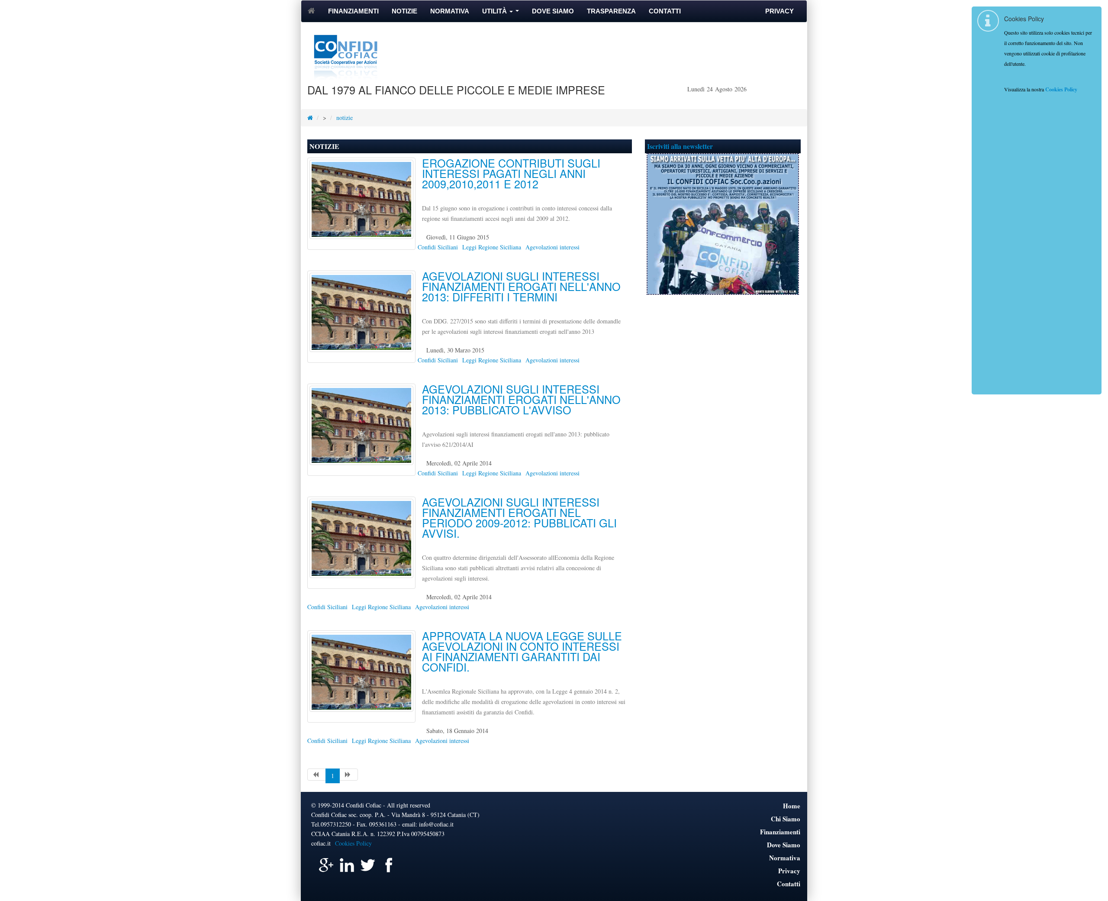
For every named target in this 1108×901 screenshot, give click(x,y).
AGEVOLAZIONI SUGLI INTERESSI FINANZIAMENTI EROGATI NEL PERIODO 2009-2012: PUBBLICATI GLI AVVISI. (519, 517)
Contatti (665, 11)
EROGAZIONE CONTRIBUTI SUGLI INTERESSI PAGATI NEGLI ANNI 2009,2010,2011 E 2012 (511, 173)
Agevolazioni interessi (552, 247)
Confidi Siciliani (438, 247)
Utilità (502, 13)
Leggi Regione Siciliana (491, 247)
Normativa (449, 11)
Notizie (404, 11)
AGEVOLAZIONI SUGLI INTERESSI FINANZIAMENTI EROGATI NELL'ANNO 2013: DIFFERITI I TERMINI (521, 286)
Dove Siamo (553, 11)
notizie (344, 117)
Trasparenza (611, 11)
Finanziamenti (353, 11)
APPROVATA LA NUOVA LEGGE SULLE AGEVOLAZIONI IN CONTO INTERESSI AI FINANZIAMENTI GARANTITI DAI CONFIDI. (522, 651)
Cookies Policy (353, 843)
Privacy (779, 11)
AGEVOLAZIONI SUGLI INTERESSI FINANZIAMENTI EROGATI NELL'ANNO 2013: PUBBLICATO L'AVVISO (521, 399)
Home (791, 806)
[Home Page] (310, 117)
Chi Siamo (785, 818)
